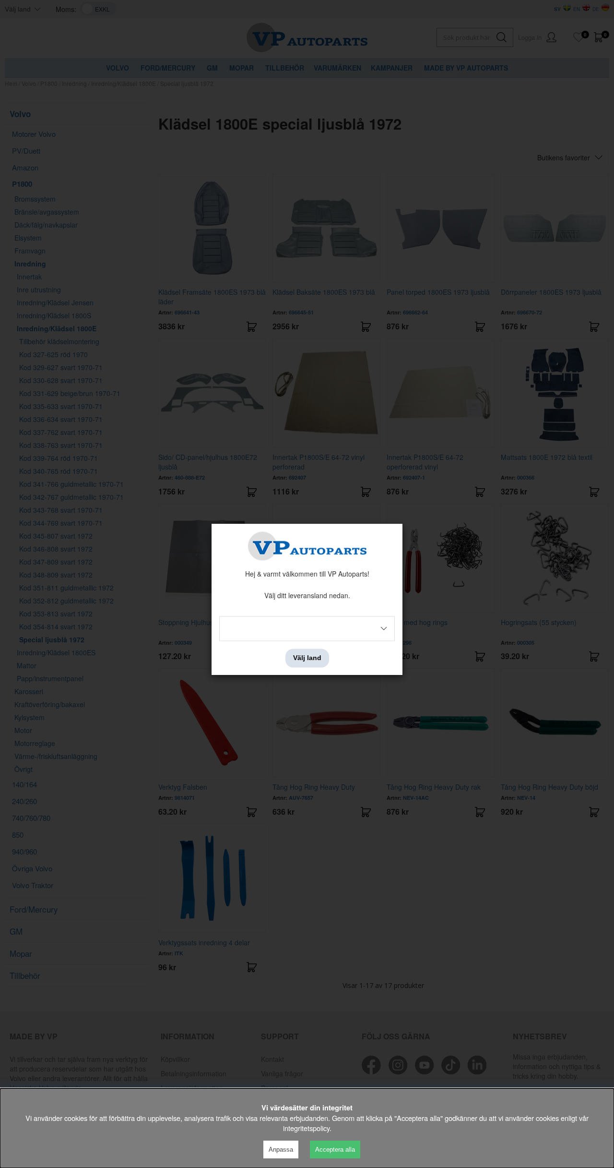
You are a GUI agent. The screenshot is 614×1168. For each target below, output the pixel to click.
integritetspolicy (306, 1128)
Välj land (307, 658)
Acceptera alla (335, 1149)
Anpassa (281, 1149)
